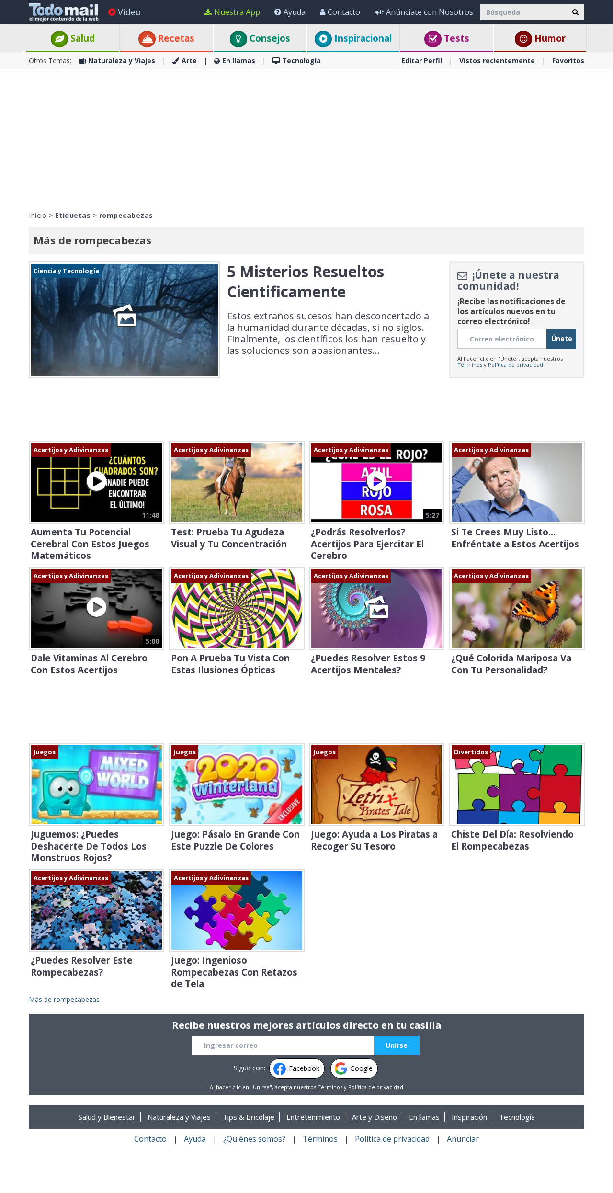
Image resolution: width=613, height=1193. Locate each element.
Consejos (268, 38)
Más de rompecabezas (64, 999)
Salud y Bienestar (107, 1117)
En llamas (238, 60)
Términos (469, 364)
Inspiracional (362, 38)
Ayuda (295, 12)
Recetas (175, 38)
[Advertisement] (306, 139)
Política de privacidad (515, 364)
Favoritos (568, 60)
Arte (189, 60)
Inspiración (469, 1117)
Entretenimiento (313, 1117)
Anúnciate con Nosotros (429, 12)
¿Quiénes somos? (254, 1139)
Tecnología (301, 60)
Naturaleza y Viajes (121, 60)
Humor (549, 38)
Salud (81, 38)
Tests (455, 38)
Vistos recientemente (497, 60)
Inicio (37, 215)
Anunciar (463, 1139)
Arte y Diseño (374, 1117)
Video (129, 12)
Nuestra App (237, 12)
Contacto (344, 12)
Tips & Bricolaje (248, 1117)
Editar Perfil (421, 60)
